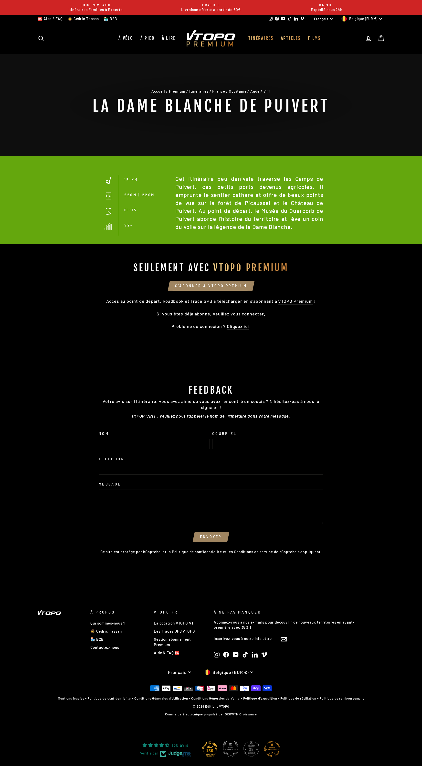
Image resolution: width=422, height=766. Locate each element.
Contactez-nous (104, 647)
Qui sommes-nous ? (107, 623)
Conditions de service (253, 552)
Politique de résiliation (298, 698)
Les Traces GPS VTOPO (174, 631)
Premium (177, 91)
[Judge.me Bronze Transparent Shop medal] (272, 749)
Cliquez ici (238, 326)
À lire (169, 38)
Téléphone (113, 459)
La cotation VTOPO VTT (175, 623)
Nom (104, 434)
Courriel (224, 434)
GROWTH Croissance (241, 714)
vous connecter (247, 313)
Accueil (158, 91)
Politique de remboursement (342, 698)
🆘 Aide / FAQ (50, 18)
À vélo (125, 38)
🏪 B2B (110, 18)
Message (110, 484)
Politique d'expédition (260, 698)
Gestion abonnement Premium (172, 642)
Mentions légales (71, 698)
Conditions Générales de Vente (215, 698)
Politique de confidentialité (197, 552)
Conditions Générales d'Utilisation (161, 698)
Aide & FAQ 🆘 (167, 652)
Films (314, 38)
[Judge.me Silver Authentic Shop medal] (230, 749)
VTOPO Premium (295, 301)
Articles (291, 38)
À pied (147, 38)
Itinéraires (260, 38)
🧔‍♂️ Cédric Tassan (83, 18)
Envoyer (211, 537)
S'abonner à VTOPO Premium (211, 286)
